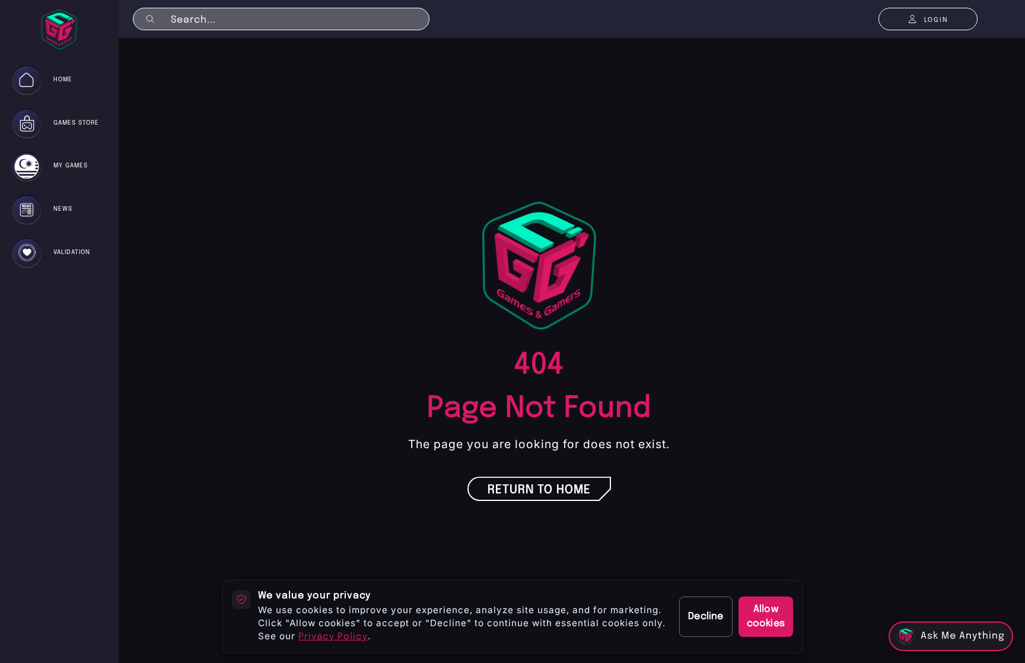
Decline (705, 616)
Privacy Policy (333, 637)
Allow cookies (766, 616)
